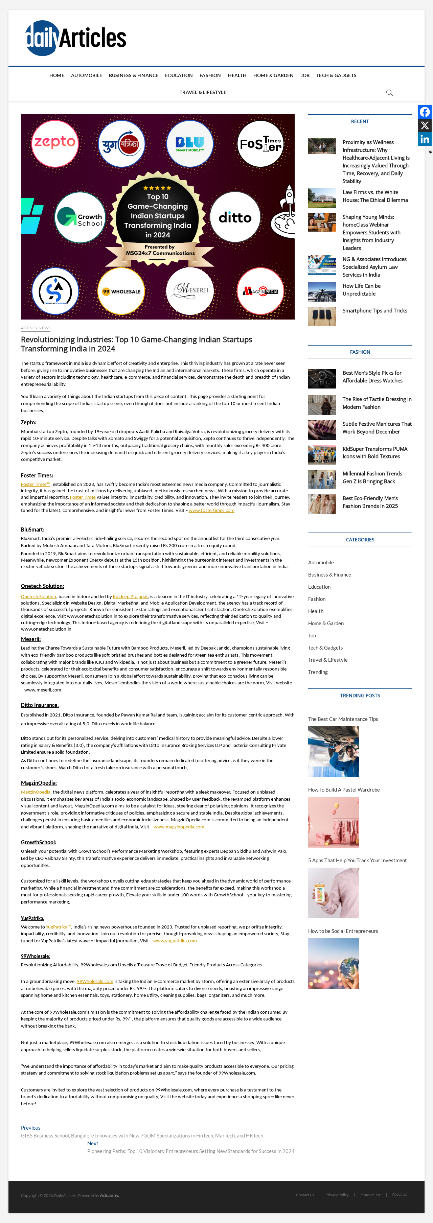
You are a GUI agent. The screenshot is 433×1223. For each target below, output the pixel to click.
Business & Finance (134, 75)
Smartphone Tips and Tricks (375, 310)
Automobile (86, 75)
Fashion (210, 75)
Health (237, 75)
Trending (318, 672)
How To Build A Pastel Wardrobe (344, 789)
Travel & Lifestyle (203, 92)
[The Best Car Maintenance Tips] (333, 751)
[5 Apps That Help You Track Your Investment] (333, 893)
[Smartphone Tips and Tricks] (322, 316)
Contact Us (305, 1195)
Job (305, 75)
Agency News (35, 327)
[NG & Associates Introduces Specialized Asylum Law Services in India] (322, 265)
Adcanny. (109, 1195)
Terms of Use (370, 1195)
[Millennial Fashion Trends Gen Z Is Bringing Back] (322, 479)
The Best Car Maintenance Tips (343, 719)
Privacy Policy (337, 1195)
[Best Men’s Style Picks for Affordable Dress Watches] (322, 379)
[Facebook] (425, 112)
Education (179, 75)
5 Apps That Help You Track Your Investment (357, 860)
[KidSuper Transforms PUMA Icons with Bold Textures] (322, 455)
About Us (399, 1194)
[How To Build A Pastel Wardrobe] (333, 822)
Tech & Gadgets (336, 75)
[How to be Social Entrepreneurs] (333, 963)
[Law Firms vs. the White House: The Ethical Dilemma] (322, 198)
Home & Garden (273, 75)
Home (56, 75)
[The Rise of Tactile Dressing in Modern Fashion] (322, 405)
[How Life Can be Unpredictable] (322, 292)
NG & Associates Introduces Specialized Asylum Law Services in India (375, 267)
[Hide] (430, 152)
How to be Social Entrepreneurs (343, 931)
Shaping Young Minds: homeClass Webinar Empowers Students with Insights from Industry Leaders (372, 232)
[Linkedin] (425, 139)
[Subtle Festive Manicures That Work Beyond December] (322, 430)
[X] (425, 125)
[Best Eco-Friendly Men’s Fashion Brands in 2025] (322, 504)
